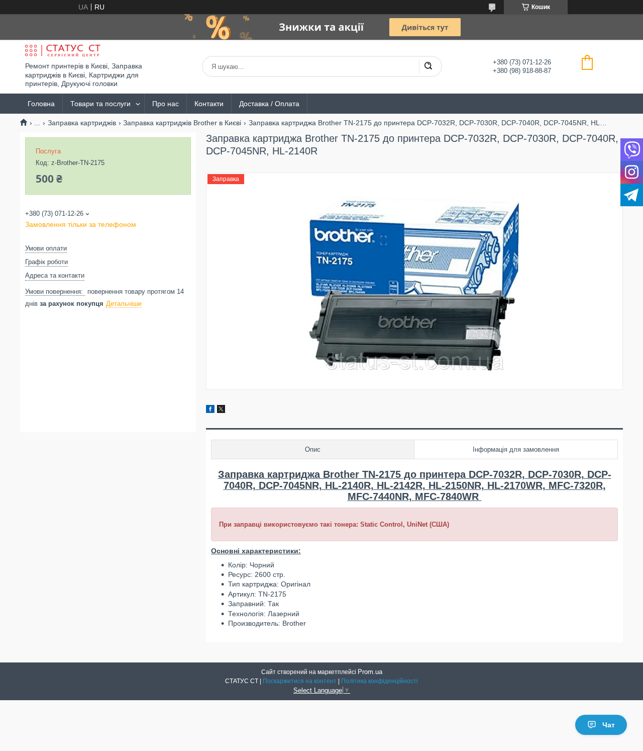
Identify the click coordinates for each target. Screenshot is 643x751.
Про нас (165, 104)
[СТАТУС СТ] (62, 51)
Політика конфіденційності (379, 681)
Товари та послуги (100, 104)
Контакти (209, 104)
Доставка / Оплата (269, 104)
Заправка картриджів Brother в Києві (182, 123)
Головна (41, 104)
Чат (608, 725)
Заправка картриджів (82, 123)
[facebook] (210, 410)
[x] (221, 410)
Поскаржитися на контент (300, 681)
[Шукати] (428, 66)
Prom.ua (370, 672)
